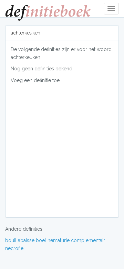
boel (41, 240)
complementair (88, 240)
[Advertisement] (62, 150)
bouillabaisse (19, 240)
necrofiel (15, 248)
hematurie (59, 240)
